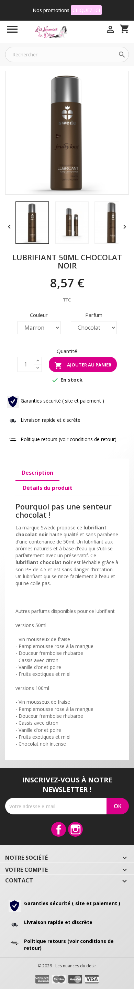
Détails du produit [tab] (47, 488)
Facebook (58, 829)
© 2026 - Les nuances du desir (67, 966)
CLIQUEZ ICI (86, 10)
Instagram (75, 829)
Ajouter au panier (82, 365)
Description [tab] (37, 472)
